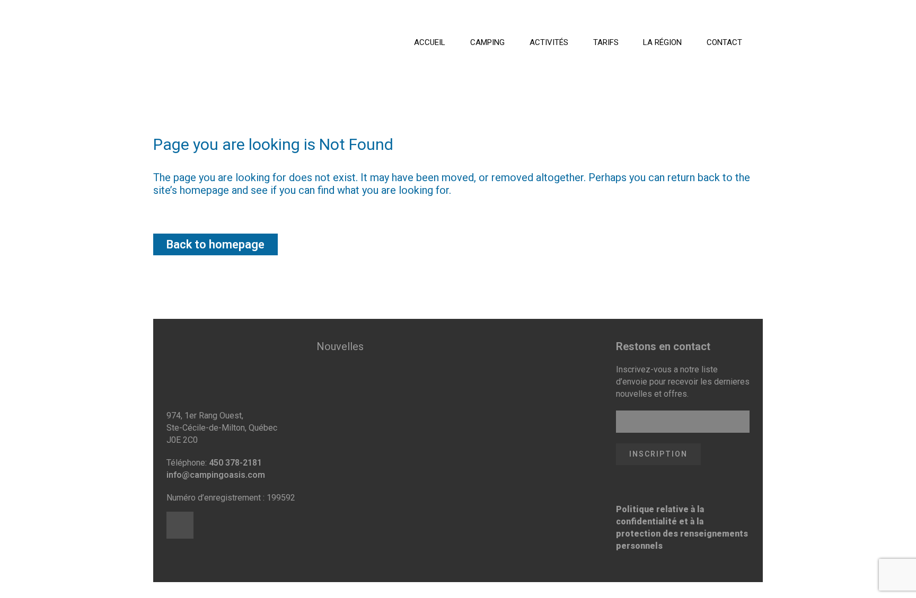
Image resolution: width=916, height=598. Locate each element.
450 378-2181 (235, 463)
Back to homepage (215, 244)
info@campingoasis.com (215, 475)
